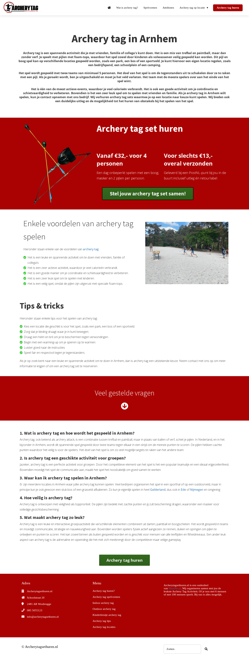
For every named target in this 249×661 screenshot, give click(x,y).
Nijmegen (197, 490)
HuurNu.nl (175, 588)
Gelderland (158, 490)
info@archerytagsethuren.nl (43, 616)
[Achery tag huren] (147, 199)
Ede (184, 490)
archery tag (91, 249)
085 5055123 (34, 610)
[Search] (206, 649)
